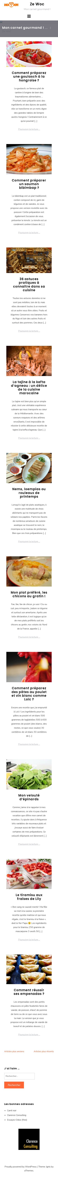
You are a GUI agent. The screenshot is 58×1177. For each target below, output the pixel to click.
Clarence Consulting (16, 1115)
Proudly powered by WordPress (20, 1166)
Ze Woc (37, 4)
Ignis (48, 1166)
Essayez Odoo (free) (17, 1119)
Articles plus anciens (14, 1051)
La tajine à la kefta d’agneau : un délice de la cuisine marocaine (29, 387)
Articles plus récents (44, 1051)
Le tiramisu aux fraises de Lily (29, 897)
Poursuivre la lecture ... (29, 129)
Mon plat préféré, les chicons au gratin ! (29, 594)
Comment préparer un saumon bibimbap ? (29, 184)
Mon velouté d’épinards (29, 797)
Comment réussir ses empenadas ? (29, 992)
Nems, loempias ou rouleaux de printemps (29, 493)
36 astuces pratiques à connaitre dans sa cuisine (29, 284)
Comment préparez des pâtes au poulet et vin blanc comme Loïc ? (29, 694)
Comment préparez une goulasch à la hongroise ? (29, 77)
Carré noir (11, 1110)
